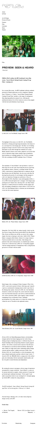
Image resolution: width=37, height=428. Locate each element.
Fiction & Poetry (6, 20)
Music (3, 28)
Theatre (4, 30)
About (3, 12)
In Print (4, 13)
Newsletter (4, 423)
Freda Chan (5, 404)
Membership (18, 423)
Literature (4, 26)
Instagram (32, 423)
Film (3, 24)
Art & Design (5, 18)
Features (4, 22)
